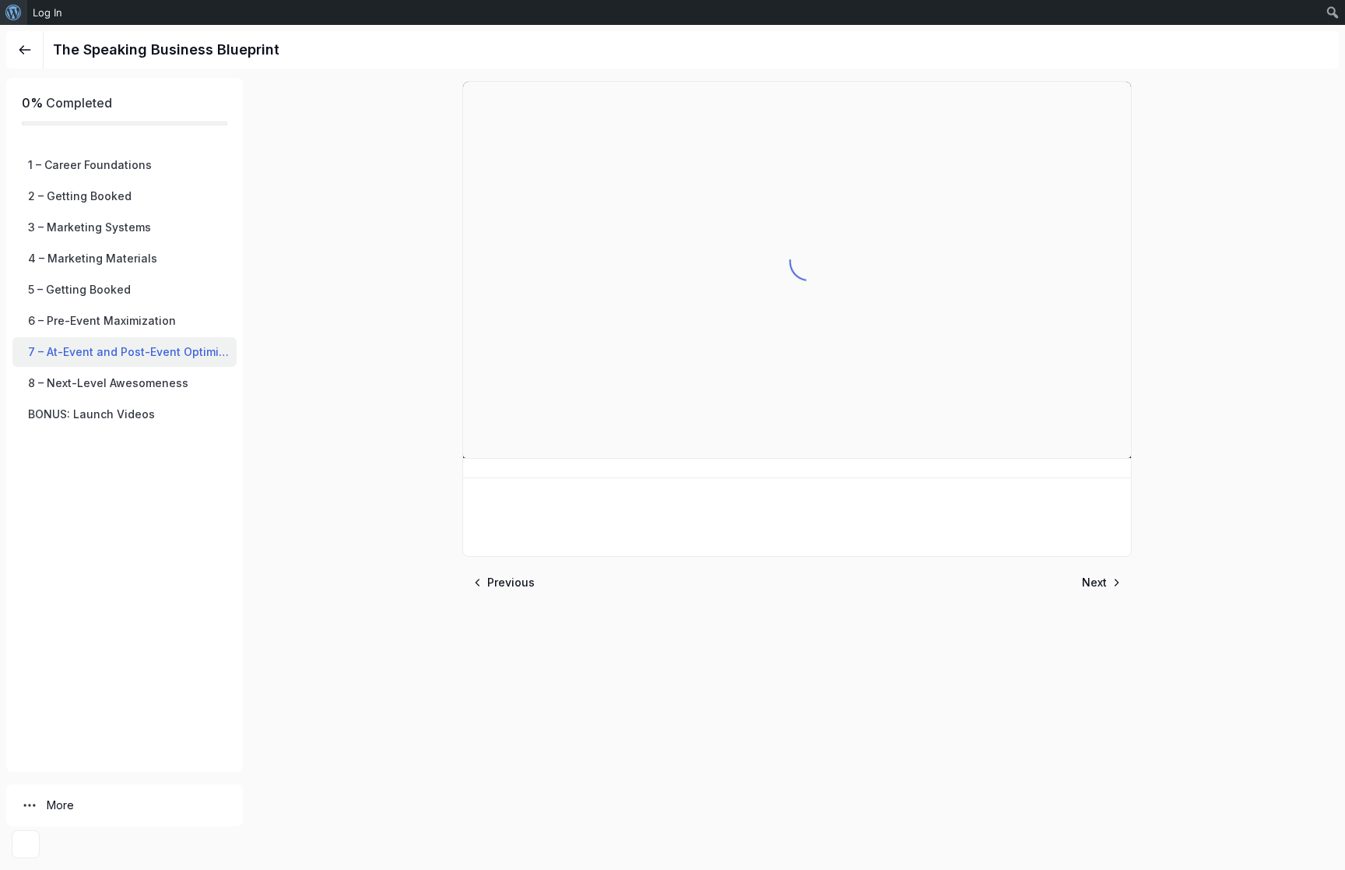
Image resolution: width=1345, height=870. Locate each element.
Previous (511, 582)
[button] (124, 165)
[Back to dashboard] (25, 50)
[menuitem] (13, 12)
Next (1094, 582)
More (60, 805)
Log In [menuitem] (47, 12)
